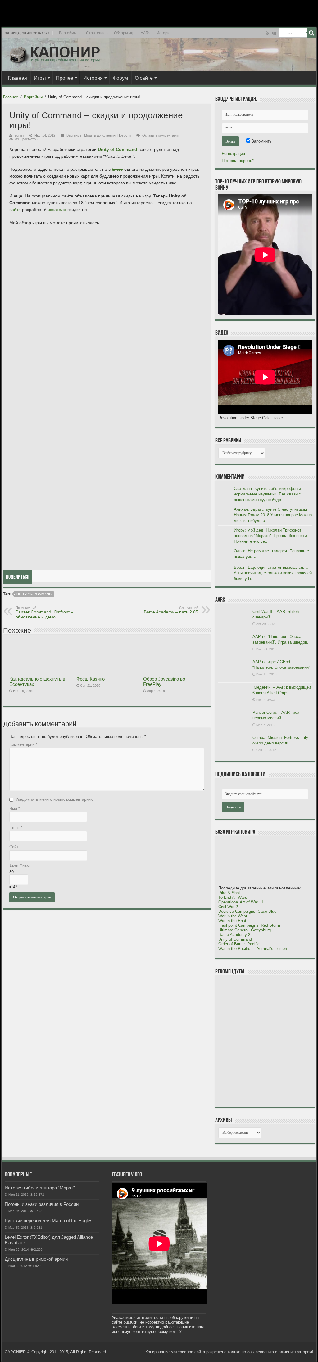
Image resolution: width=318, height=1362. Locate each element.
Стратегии (95, 33)
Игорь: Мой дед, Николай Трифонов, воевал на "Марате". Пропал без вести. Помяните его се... (271, 536)
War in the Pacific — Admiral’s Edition (252, 948)
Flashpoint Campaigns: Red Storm (249, 925)
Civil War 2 (228, 906)
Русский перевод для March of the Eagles (49, 1220)
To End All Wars (232, 897)
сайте (15, 209)
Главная (17, 78)
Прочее (64, 78)
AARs (145, 33)
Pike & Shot (229, 892)
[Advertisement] (264, 1041)
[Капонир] (54, 53)
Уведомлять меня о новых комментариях (54, 799)
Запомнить (261, 141)
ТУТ (180, 1331)
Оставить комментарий (160, 135)
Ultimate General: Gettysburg (244, 930)
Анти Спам (19, 866)
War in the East (232, 920)
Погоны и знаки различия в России (42, 1204)
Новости (124, 135)
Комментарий (23, 744)
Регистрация (233, 153)
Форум (120, 78)
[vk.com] (274, 33)
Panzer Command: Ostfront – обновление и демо (44, 612)
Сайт (13, 846)
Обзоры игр (124, 33)
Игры (40, 78)
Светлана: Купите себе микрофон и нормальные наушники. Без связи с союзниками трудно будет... (267, 494)
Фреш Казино (90, 678)
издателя (57, 209)
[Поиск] (311, 33)
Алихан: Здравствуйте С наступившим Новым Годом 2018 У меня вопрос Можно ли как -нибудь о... (273, 515)
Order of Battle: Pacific (239, 944)
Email (15, 827)
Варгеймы (68, 33)
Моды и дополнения (100, 135)
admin (19, 135)
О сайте (144, 78)
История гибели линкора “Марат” (40, 1187)
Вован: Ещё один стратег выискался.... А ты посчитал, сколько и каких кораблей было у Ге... (273, 573)
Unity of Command (34, 594)
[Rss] (267, 33)
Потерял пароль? (238, 160)
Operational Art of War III (240, 902)
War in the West (232, 916)
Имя (14, 808)
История (164, 33)
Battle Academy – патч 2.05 (171, 610)
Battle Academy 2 (234, 934)
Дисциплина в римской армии (36, 1259)
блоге (117, 169)
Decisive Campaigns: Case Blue (247, 911)
